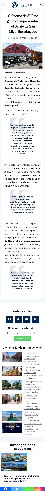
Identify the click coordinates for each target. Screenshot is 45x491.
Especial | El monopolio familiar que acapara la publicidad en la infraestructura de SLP (21, 478)
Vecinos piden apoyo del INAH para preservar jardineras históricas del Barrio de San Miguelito (33, 386)
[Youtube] (26, 319)
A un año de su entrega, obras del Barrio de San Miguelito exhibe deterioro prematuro (32, 358)
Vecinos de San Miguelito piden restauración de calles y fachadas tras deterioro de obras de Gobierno (32, 402)
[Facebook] (9, 319)
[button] (3, 4)
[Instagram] (35, 319)
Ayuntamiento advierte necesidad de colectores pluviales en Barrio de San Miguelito (33, 372)
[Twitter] (18, 319)
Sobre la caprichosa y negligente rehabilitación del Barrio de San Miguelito (33, 429)
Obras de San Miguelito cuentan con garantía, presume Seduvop (31, 416)
